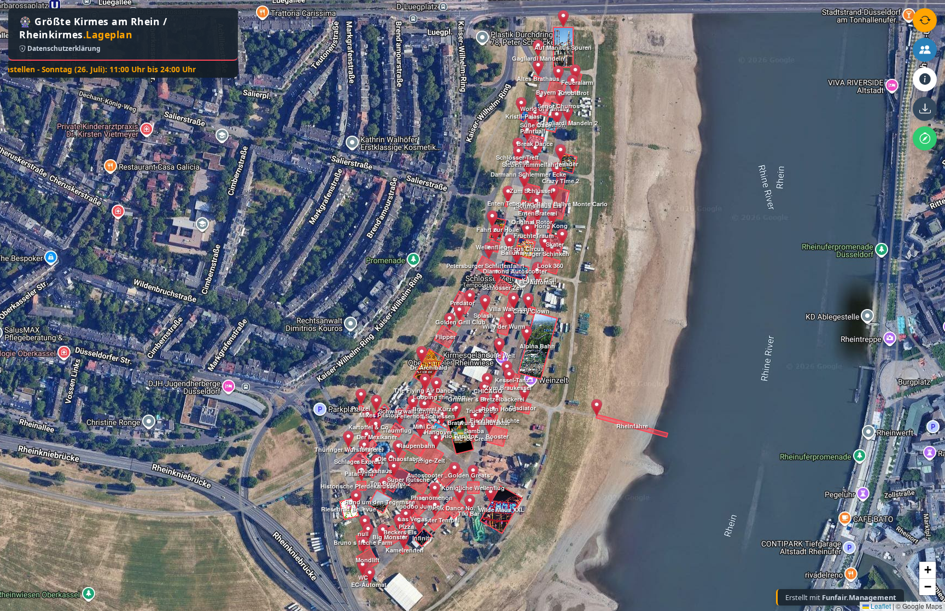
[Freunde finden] (925, 50)
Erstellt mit (840, 597)
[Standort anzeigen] (925, 138)
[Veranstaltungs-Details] (925, 79)
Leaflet (880, 605)
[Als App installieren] (925, 109)
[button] (356, 498)
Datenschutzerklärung (63, 48)
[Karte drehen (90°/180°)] (925, 20)
